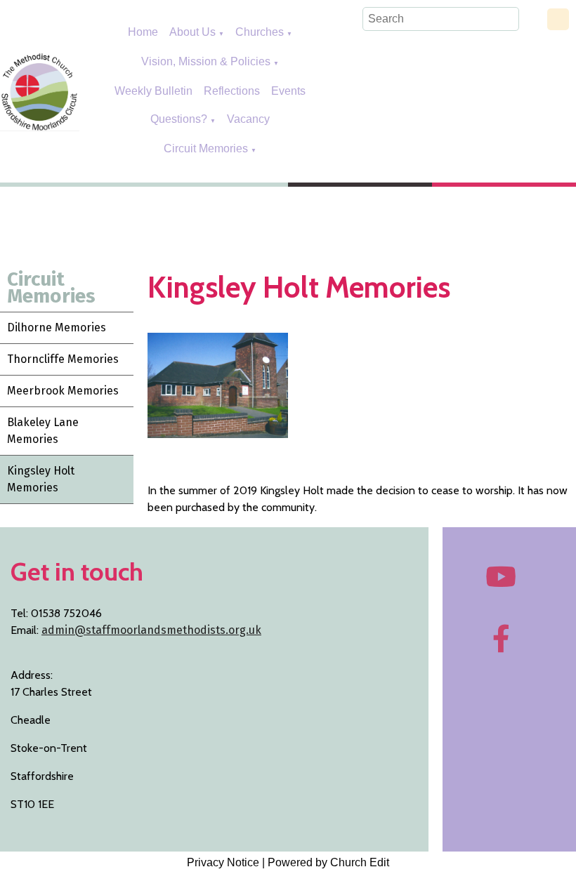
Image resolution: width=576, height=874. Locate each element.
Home (143, 32)
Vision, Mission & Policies (207, 61)
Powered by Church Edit (328, 862)
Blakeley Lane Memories (43, 431)
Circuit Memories (206, 148)
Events (288, 91)
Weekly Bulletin (153, 91)
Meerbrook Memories (63, 390)
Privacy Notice (223, 862)
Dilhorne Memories (56, 327)
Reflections (232, 91)
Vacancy (248, 119)
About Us (192, 32)
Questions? (178, 119)
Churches (259, 32)
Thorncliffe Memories (63, 359)
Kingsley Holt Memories (40, 479)
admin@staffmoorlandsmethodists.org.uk (151, 630)
